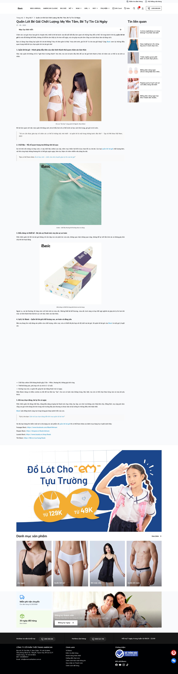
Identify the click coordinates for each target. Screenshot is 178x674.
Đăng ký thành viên (64, 615)
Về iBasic (69, 650)
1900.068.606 (155, 8)
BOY (94, 8)
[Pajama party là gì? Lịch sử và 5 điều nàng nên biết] (133, 84)
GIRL (86, 8)
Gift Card (118, 8)
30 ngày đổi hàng (28, 620)
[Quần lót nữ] (70, 563)
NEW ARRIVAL (35, 8)
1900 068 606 (48, 639)
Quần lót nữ (59, 583)
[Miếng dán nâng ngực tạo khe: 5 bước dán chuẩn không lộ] (133, 96)
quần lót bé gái (100, 323)
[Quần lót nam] (144, 563)
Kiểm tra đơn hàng (136, 1)
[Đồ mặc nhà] (107, 563)
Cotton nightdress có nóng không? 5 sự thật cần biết (150, 32)
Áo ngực (21, 583)
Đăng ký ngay (64, 623)
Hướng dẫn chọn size (73, 658)
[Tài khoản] (142, 8)
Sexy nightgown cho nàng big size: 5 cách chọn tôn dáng (149, 45)
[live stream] (173, 653)
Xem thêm (155, 536)
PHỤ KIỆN (104, 8)
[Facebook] (116, 665)
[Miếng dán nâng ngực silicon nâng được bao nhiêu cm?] (133, 71)
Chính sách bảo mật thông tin (76, 660)
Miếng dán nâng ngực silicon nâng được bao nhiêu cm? (150, 71)
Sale (128, 8)
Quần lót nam (134, 583)
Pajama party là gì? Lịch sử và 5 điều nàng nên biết (149, 84)
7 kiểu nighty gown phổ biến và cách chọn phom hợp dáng (148, 58)
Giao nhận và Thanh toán (74, 663)
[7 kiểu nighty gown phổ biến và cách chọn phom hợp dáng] (133, 58)
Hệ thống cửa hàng (155, 1)
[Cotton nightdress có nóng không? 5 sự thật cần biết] (133, 32)
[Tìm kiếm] (134, 8)
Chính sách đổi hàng (72, 665)
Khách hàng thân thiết (73, 656)
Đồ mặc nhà (96, 583)
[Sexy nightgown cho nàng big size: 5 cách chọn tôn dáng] (133, 45)
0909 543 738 (99, 639)
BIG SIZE (63, 8)
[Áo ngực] (34, 563)
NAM (77, 8)
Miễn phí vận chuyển (30, 601)
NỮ (70, 8)
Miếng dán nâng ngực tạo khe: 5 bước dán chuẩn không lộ (149, 97)
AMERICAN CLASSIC (50, 8)
